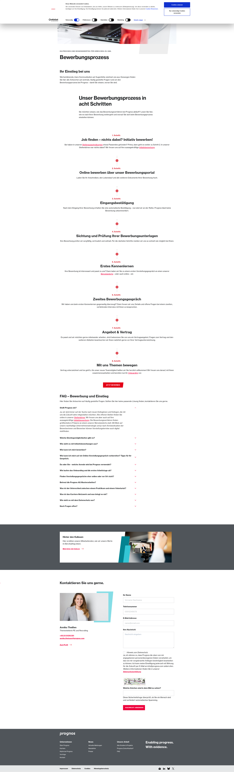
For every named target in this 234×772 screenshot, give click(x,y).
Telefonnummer (130, 606)
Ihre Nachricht (129, 629)
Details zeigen (138, 20)
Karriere (62, 748)
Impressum (64, 768)
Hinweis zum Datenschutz (137, 652)
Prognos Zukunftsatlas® (125, 748)
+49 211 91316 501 (67, 636)
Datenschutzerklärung (132, 672)
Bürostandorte (107, 274)
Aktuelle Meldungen (95, 745)
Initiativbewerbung (147, 147)
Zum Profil (64, 645)
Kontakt (62, 757)
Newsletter (92, 748)
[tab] (98, 408)
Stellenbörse (79, 417)
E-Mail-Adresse (130, 618)
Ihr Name (127, 595)
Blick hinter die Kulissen (71, 549)
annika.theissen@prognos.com (72, 638)
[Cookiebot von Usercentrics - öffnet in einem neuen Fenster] (54, 20)
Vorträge (63, 754)
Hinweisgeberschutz (101, 768)
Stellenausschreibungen (92, 145)
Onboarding (133, 373)
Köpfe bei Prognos (66, 751)
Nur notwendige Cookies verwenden (177, 12)
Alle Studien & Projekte (125, 745)
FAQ (118, 751)
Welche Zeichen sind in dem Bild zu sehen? (142, 688)
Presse (90, 751)
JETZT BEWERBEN (113, 385)
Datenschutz (76, 768)
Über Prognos (64, 745)
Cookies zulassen (177, 5)
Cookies (87, 768)
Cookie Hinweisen (152, 9)
